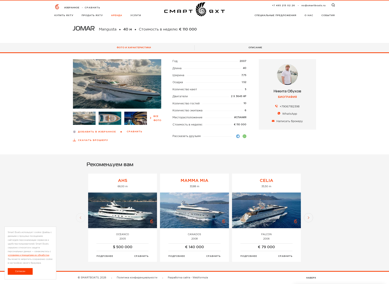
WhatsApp (289, 114)
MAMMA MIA (194, 181)
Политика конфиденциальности (137, 278)
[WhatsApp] (244, 136)
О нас (309, 15)
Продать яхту (93, 15)
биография (287, 97)
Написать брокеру (289, 121)
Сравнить (141, 256)
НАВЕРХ (311, 278)
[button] (80, 217)
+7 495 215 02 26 (283, 6)
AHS (122, 181)
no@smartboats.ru (313, 6)
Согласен (20, 271)
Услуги (135, 15)
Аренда (117, 15)
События (328, 15)
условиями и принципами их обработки (28, 255)
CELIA (266, 181)
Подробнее (104, 256)
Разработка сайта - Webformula (188, 278)
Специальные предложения (276, 15)
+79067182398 (289, 106)
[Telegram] (238, 136)
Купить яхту (64, 15)
